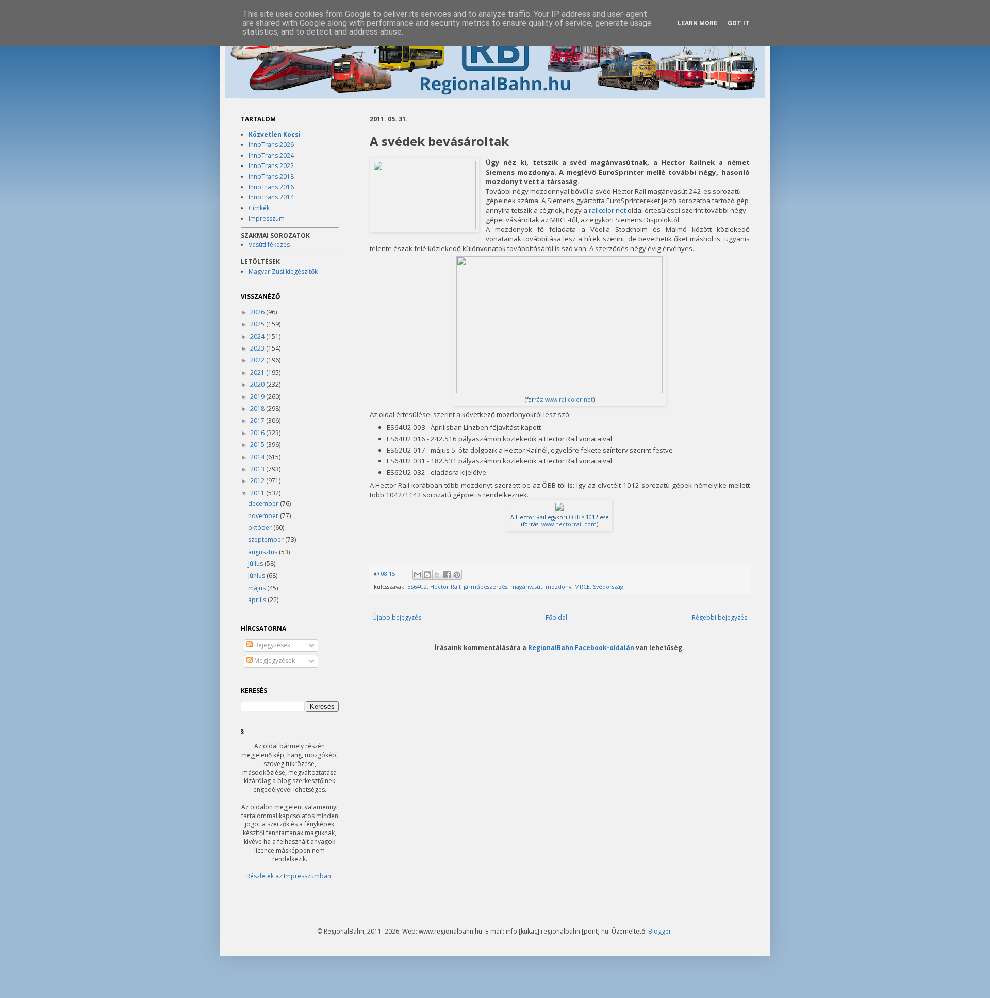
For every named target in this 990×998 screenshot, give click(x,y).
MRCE (582, 586)
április (258, 599)
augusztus (263, 551)
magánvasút (526, 586)
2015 (258, 444)
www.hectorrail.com (569, 524)
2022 (258, 360)
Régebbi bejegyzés (719, 617)
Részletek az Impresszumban (288, 876)
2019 (258, 396)
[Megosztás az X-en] (437, 575)
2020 (258, 384)
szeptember (266, 539)
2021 (258, 372)
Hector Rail (445, 586)
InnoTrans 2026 (271, 144)
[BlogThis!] (427, 575)
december (264, 503)
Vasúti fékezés (269, 244)
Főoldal (556, 617)
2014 (258, 457)
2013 (258, 468)
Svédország (608, 586)
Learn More (697, 23)
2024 (258, 336)
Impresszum (267, 218)
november (264, 515)
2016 (258, 432)
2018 (258, 408)
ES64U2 (417, 586)
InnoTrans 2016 (271, 186)
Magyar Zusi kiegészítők (283, 271)
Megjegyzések (274, 660)
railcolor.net (607, 210)
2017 (258, 420)
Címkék (259, 208)
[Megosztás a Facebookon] (447, 575)
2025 (258, 324)
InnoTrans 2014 (271, 197)
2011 (258, 493)
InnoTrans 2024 (271, 155)
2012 (258, 480)
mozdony (558, 586)
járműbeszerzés (485, 586)
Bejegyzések (271, 645)
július (256, 563)
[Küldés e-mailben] (417, 575)
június (257, 575)
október (260, 527)
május (257, 588)
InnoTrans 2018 (271, 176)
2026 (258, 312)
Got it (739, 23)
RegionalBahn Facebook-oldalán (581, 647)
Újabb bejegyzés (396, 617)
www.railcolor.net (569, 399)
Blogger (659, 931)
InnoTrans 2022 (271, 165)
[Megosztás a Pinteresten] (457, 575)
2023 (258, 348)
